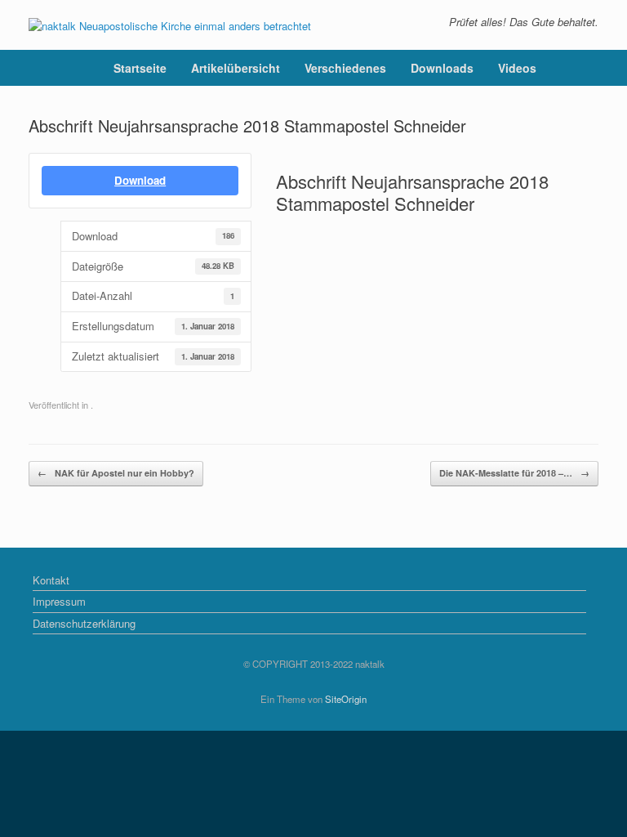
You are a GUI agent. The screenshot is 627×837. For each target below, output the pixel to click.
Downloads (442, 68)
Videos (517, 68)
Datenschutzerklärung (84, 623)
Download (140, 180)
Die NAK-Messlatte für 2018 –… (514, 473)
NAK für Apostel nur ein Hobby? (116, 473)
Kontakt (51, 580)
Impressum (59, 601)
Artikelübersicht (235, 68)
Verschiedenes (345, 68)
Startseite (140, 68)
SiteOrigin (346, 698)
